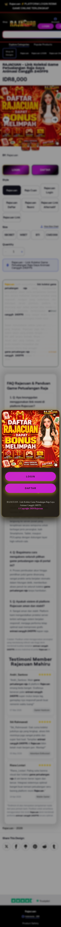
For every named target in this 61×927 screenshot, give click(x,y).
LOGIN (30, 476)
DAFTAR (30, 488)
